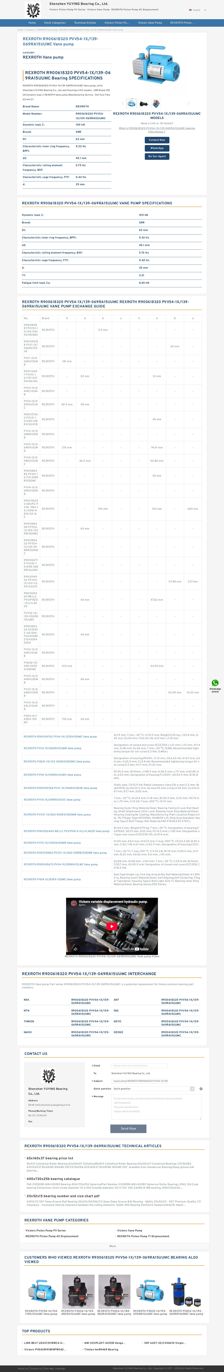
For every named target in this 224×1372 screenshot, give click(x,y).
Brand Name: (31, 106)
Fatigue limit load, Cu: (36, 283)
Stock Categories (55, 23)
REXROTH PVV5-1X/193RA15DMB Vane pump (52, 843)
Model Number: (32, 114)
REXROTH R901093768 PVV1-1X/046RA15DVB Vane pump (60, 788)
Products (30, 30)
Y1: (24, 275)
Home (32, 23)
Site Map (49, 1368)
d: (24, 184)
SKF (116, 1000)
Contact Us (36, 1368)
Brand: (27, 132)
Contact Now (157, 140)
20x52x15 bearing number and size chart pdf (63, 1196)
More (113, 1246)
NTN (26, 1010)
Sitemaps (60, 1368)
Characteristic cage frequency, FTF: (46, 177)
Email (96, 1066)
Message (98, 1096)
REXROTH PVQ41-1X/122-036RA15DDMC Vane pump (57, 761)
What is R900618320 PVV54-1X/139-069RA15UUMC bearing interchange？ (157, 130)
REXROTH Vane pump (47, 30)
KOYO (117, 1021)
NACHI (28, 1032)
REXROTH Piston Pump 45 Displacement (184, 23)
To (95, 1073)
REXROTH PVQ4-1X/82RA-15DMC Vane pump (52, 879)
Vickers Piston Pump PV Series (118, 23)
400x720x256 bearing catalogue (53, 1179)
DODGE (118, 1032)
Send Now (128, 1129)
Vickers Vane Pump (150, 23)
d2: (25, 158)
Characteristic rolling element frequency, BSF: (42, 168)
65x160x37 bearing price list (50, 1158)
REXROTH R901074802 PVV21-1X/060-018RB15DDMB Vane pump (65, 853)
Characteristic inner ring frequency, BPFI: (46, 149)
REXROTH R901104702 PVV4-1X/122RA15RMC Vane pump (60, 736)
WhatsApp (157, 148)
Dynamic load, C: (33, 125)
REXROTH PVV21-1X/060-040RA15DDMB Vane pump (57, 814)
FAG (116, 1010)
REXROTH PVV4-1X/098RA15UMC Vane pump (52, 775)
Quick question (102, 1089)
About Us (23, 1368)
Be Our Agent (157, 156)
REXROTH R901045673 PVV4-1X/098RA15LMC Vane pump (61, 864)
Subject (97, 1081)
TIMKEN (29, 1021)
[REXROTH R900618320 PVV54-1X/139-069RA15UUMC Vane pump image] (157, 66)
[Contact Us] (215, 686)
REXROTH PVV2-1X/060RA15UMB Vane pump (52, 748)
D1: (25, 139)
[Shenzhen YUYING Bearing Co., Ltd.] (33, 9)
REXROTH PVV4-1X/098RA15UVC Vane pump (52, 800)
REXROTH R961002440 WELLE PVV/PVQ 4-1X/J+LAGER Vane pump (67, 831)
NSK (26, 1000)
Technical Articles (85, 23)
